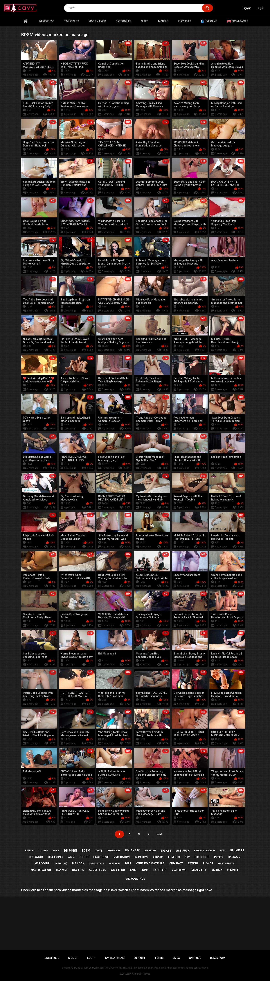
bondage (160, 870)
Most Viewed (97, 21)
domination (122, 856)
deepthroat (179, 870)
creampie (232, 870)
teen (223, 850)
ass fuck (182, 850)
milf (128, 863)
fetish (193, 863)
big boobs (202, 857)
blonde (208, 863)
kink (145, 870)
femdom (174, 857)
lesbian (30, 850)
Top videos (71, 21)
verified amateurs (150, 863)
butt (56, 850)
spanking (150, 850)
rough (84, 857)
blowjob (36, 857)
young (43, 850)
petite (218, 857)
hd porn (70, 850)
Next (159, 834)
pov (187, 857)
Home (25, 21)
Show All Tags (135, 878)
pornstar (113, 850)
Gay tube (195, 957)
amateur (118, 870)
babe (71, 856)
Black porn (218, 957)
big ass (166, 850)
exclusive (101, 857)
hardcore (42, 863)
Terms (159, 957)
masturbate (226, 863)
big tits (78, 870)
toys (99, 850)
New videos (46, 21)
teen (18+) (60, 863)
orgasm (158, 857)
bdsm (86, 850)
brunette (237, 850)
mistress (114, 863)
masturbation (41, 869)
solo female (55, 857)
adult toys (97, 870)
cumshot (176, 863)
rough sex (132, 850)
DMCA (176, 957)
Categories (123, 21)
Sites (144, 21)
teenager (61, 870)
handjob (234, 856)
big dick (216, 869)
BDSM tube (52, 957)
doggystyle (96, 863)
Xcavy (128, 974)
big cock (78, 863)
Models (163, 21)
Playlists (184, 21)
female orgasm (204, 850)
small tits (199, 869)
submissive (141, 857)
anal (133, 870)
